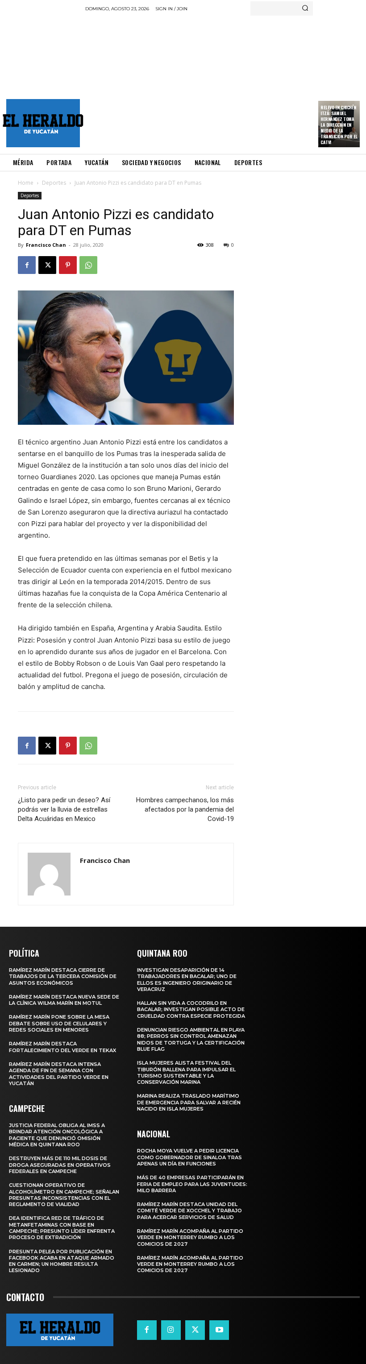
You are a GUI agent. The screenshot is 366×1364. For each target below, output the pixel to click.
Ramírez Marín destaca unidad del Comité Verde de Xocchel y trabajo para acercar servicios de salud (189, 1210)
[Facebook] (27, 265)
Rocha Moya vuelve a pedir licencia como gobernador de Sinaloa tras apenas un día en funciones (189, 1157)
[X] (47, 265)
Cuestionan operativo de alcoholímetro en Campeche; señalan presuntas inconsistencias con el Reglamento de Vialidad (64, 1194)
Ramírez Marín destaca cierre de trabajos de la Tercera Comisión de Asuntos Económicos (62, 976)
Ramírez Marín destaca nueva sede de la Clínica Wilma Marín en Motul (64, 1000)
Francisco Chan (46, 244)
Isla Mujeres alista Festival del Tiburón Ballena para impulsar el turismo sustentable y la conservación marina (186, 1072)
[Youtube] (219, 1330)
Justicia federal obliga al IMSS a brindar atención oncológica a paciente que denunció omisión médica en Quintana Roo (57, 1135)
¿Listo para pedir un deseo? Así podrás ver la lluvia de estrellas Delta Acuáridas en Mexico (64, 809)
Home (25, 183)
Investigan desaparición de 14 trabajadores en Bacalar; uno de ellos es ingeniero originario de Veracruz (187, 979)
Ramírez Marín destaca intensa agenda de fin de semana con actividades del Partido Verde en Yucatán (58, 1073)
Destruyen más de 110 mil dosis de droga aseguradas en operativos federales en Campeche (60, 1164)
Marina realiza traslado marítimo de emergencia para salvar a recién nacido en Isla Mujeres (189, 1102)
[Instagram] (171, 1330)
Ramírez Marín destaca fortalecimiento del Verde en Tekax (62, 1047)
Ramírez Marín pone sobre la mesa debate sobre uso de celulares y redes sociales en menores (59, 1023)
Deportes (54, 183)
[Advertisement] (225, 82)
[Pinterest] (68, 265)
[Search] (305, 8)
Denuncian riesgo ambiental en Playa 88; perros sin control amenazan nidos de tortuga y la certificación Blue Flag (191, 1039)
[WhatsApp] (88, 265)
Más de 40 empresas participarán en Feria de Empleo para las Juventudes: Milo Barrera (192, 1184)
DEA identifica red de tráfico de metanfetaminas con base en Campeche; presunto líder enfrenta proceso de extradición (62, 1227)
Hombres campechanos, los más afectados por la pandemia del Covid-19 (185, 809)
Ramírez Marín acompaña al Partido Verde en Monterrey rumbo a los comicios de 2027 (190, 1237)
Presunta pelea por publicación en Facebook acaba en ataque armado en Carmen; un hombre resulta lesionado (61, 1261)
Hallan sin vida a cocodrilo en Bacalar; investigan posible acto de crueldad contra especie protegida (191, 1009)
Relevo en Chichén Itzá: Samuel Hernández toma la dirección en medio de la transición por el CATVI (339, 124)
